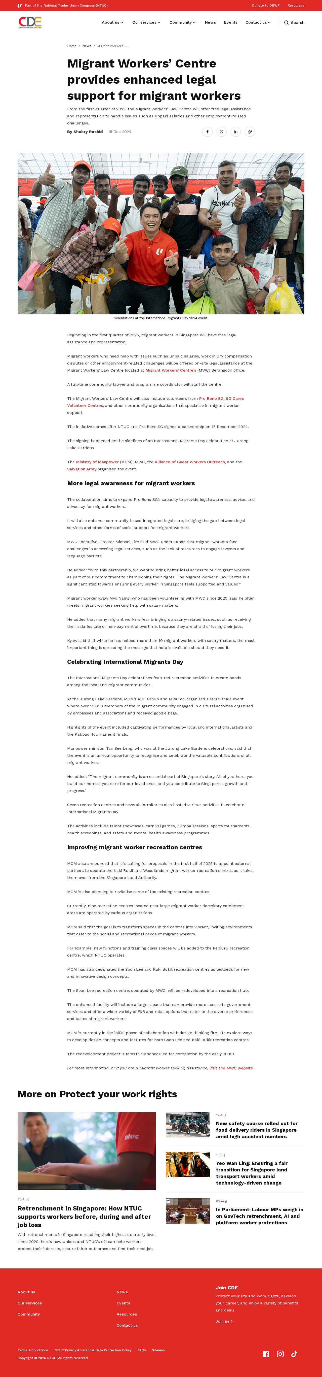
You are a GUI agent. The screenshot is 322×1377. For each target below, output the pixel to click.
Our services (30, 1303)
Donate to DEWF (265, 5)
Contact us (127, 1325)
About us (26, 1292)
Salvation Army (81, 469)
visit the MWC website (231, 1068)
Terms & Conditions (33, 1350)
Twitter (224, 131)
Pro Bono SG (211, 398)
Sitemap (158, 1350)
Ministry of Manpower (97, 462)
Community (29, 1314)
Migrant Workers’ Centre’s (170, 370)
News (86, 46)
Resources (296, 5)
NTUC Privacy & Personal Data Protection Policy (93, 1350)
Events (123, 1303)
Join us (222, 1321)
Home (71, 46)
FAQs (142, 1350)
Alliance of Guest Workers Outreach (190, 462)
